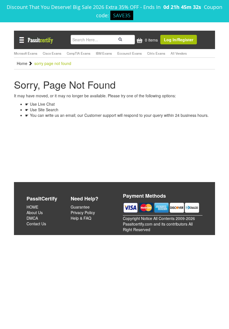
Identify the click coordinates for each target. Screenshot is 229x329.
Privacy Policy (83, 212)
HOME (32, 207)
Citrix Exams (156, 53)
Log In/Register (178, 39)
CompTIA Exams (78, 53)
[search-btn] (119, 39)
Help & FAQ (81, 218)
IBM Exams (104, 53)
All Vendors (179, 53)
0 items (151, 40)
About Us (35, 212)
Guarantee (80, 207)
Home (22, 63)
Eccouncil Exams (129, 53)
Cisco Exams (52, 53)
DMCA (32, 218)
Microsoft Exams (25, 53)
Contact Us (36, 223)
